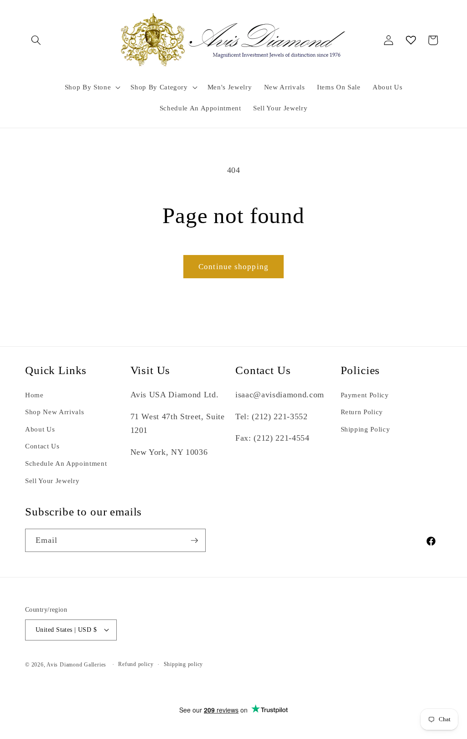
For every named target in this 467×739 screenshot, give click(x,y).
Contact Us (42, 446)
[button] (36, 40)
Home (34, 395)
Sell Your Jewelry (52, 480)
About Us (40, 429)
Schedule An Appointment (66, 463)
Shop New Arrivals (54, 412)
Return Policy (362, 412)
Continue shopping (233, 266)
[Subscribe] (194, 540)
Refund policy (135, 664)
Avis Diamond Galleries (76, 664)
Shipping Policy (365, 429)
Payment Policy (365, 395)
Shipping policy (183, 664)
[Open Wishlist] (411, 40)
